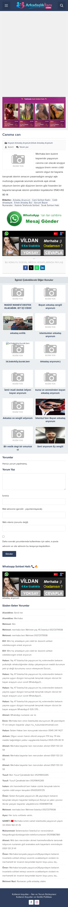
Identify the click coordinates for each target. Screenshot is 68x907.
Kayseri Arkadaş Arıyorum (19, 143)
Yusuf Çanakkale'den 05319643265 (26, 780)
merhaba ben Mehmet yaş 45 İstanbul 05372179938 (37, 629)
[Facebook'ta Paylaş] (25, 267)
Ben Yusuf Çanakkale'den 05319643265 (29, 775)
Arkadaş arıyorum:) (50, 361)
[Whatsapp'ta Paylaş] (36, 267)
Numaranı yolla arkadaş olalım (31, 881)
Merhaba (18, 618)
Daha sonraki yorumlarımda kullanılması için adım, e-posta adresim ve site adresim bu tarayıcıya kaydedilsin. (30, 544)
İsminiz (5, 496)
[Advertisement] (34, 55)
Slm (13, 624)
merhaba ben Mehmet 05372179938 (29, 635)
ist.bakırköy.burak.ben (18, 361)
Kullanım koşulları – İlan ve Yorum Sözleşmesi (34, 894)
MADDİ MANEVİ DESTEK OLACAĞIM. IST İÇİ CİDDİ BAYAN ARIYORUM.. (17, 308)
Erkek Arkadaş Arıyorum (42, 143)
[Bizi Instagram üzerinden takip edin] (36, 902)
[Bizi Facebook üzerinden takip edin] (31, 902)
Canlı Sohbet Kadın (41, 200)
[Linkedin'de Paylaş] (42, 267)
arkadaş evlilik (17, 333)
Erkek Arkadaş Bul (23, 202)
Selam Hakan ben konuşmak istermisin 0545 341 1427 (36, 730)
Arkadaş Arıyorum (21, 200)
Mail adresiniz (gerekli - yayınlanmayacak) (22, 509)
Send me (18, 612)
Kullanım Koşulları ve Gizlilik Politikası (34, 897)
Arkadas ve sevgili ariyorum (18, 418)
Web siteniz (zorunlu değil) (15, 522)
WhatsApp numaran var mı (23, 715)
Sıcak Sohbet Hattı (50, 205)
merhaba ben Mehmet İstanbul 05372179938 (34, 809)
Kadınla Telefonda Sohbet (27, 205)
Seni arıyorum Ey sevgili (50, 446)
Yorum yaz (23, 147)
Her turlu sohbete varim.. (21, 815)
